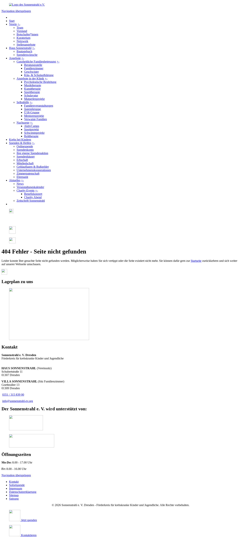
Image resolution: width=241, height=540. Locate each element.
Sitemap (14, 495)
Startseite (196, 260)
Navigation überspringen (16, 11)
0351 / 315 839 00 (13, 394)
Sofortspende (17, 485)
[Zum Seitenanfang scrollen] (4, 273)
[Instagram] (11, 212)
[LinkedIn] (12, 232)
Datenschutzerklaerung (22, 491)
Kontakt (14, 481)
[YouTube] (12, 242)
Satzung (14, 498)
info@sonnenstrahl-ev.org (17, 401)
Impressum (15, 488)
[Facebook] (10, 221)
